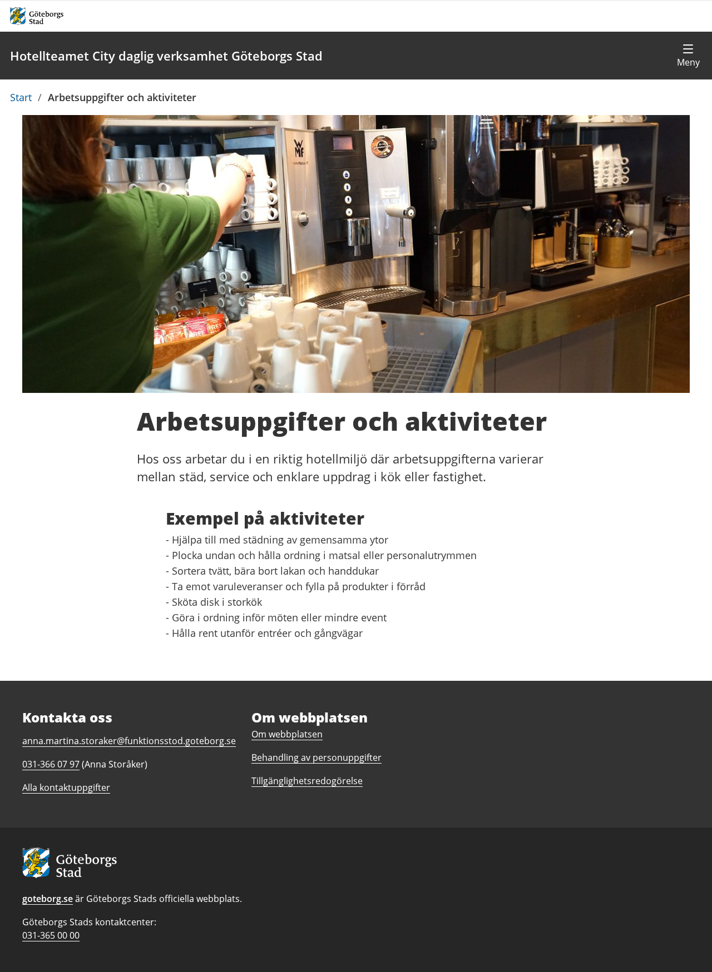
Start (21, 97)
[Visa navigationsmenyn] (688, 55)
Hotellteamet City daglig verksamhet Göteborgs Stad (166, 55)
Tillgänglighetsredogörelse (307, 781)
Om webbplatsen (287, 734)
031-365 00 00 (51, 935)
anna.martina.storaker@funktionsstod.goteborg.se (129, 741)
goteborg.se (47, 899)
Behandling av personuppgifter (316, 757)
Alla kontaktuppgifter (66, 787)
